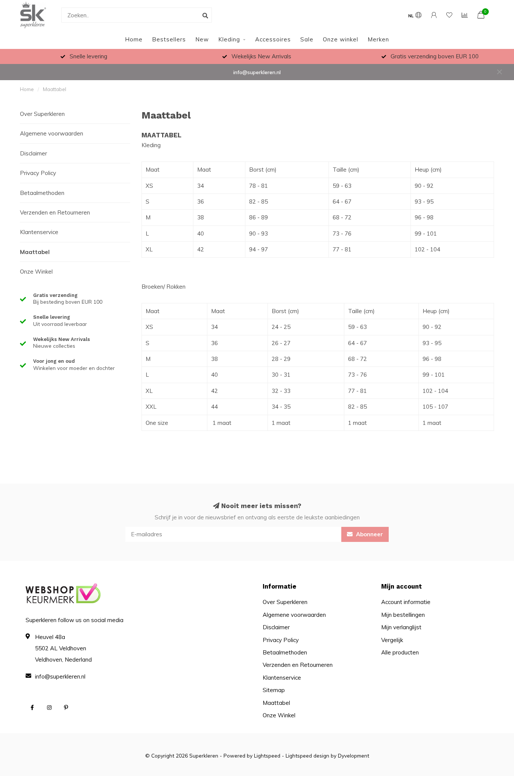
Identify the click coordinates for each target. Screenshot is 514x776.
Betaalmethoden (42, 192)
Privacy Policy (38, 173)
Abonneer (368, 534)
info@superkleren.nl (257, 72)
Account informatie (405, 602)
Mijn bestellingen (403, 614)
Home (134, 39)
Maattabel (35, 252)
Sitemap (274, 690)
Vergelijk (392, 640)
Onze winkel (340, 39)
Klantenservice (39, 232)
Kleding (229, 39)
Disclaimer (33, 153)
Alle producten (400, 652)
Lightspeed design (307, 755)
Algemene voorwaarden (51, 133)
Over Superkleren (42, 113)
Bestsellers (169, 39)
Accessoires (273, 39)
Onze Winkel (36, 271)
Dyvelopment (353, 755)
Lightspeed (267, 755)
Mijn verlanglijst (401, 627)
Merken (378, 39)
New (202, 39)
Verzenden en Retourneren (55, 212)
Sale (306, 39)
